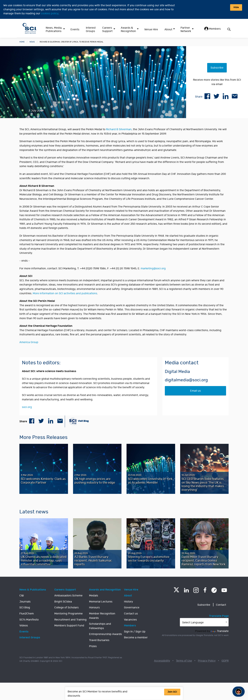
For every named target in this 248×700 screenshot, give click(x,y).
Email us (195, 390)
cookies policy (49, 13)
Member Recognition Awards (102, 615)
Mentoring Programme (68, 613)
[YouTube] (224, 590)
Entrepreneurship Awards (105, 634)
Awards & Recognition (128, 29)
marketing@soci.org (153, 268)
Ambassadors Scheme (68, 595)
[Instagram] (196, 590)
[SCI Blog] (214, 590)
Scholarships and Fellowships (100, 626)
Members (214, 28)
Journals (25, 601)
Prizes (93, 646)
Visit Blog (83, 421)
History (128, 601)
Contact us (131, 613)
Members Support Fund (69, 625)
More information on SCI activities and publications (65, 293)
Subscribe (217, 67)
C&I (21, 595)
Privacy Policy (207, 660)
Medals (93, 595)
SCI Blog (24, 607)
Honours (94, 607)
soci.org (27, 407)
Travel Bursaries (99, 640)
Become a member (136, 637)
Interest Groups (91, 29)
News (32, 42)
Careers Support (107, 29)
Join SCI (172, 692)
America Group (28, 342)
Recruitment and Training (70, 619)
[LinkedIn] (186, 590)
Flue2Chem (26, 613)
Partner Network (186, 29)
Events (75, 29)
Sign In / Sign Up (134, 631)
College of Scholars (66, 607)
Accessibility (162, 660)
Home (22, 42)
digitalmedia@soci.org (186, 380)
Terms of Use (184, 660)
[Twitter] (176, 591)
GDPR (225, 660)
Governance (131, 607)
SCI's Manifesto (29, 619)
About (168, 29)
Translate (223, 631)
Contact (221, 604)
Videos (23, 625)
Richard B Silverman (119, 129)
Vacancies (130, 619)
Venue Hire (151, 29)
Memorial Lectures (100, 601)
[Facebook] (205, 590)
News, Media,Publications (54, 29)
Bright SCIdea (63, 601)
